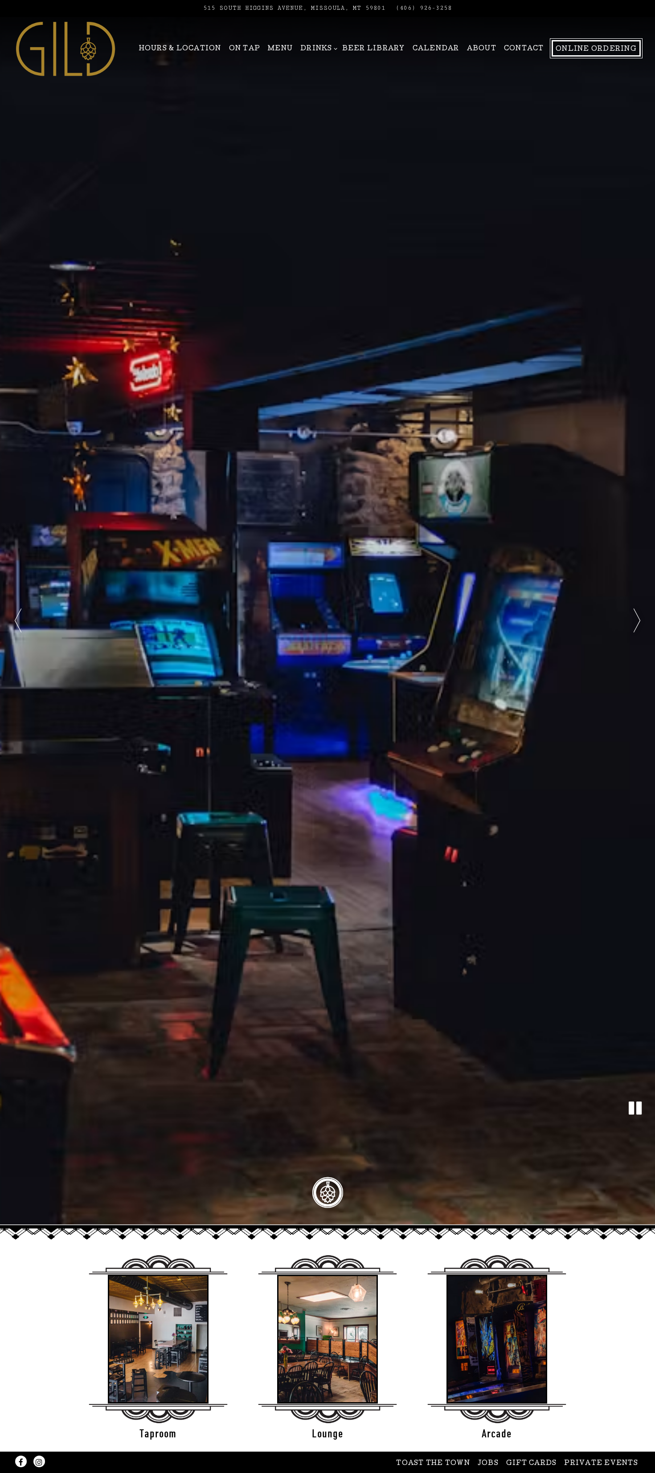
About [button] (481, 49)
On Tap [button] (245, 49)
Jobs (488, 1464)
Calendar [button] (436, 49)
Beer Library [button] (373, 49)
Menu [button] (280, 49)
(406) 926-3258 (424, 8)
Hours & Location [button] (180, 49)
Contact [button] (524, 49)
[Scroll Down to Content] (327, 1192)
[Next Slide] (637, 620)
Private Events (601, 1464)
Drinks (317, 48)
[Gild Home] (65, 48)
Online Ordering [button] (596, 49)
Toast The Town (433, 1464)
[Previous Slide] (18, 620)
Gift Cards (531, 1464)
